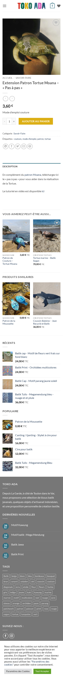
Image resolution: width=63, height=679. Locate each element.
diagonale (8, 587)
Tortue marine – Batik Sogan (44, 259)
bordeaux (39, 576)
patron (40, 139)
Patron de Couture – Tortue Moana (10, 261)
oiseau (7, 603)
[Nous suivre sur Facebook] (5, 636)
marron (7, 597)
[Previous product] (12, 98)
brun (6, 581)
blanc (22, 576)
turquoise (25, 614)
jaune (21, 592)
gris (5, 592)
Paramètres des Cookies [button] (18, 671)
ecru (18, 587)
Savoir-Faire (23, 78)
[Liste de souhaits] (58, 6)
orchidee (27, 603)
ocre (53, 597)
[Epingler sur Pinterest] (30, 146)
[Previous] (3, 308)
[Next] (60, 308)
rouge (54, 608)
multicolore (27, 597)
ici (43, 191)
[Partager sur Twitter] (17, 146)
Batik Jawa (17, 544)
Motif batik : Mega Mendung (27, 534)
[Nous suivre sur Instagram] (11, 636)
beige (14, 576)
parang (44, 603)
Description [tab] (10, 166)
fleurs (42, 587)
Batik (6, 576)
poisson (29, 608)
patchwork (9, 608)
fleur (33, 587)
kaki (29, 592)
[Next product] (5, 98)
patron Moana (33, 174)
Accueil (7, 78)
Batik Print (17, 554)
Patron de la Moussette (9, 322)
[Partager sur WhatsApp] (5, 146)
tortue (48, 139)
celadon (24, 581)
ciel (32, 581)
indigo (13, 592)
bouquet (51, 576)
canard (14, 581)
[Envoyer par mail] (24, 146)
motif (16, 597)
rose (46, 608)
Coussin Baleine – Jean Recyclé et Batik (45, 322)
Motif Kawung (19, 524)
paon (36, 603)
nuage (45, 597)
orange (16, 603)
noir (37, 597)
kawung (38, 592)
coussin (40, 581)
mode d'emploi (29, 139)
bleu (30, 576)
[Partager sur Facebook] (11, 146)
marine (48, 592)
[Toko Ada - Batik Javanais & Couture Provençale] (31, 6)
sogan (6, 614)
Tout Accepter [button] (42, 671)
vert (35, 614)
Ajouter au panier (36, 121)
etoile (25, 587)
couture (18, 139)
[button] (5, 6)
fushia (50, 587)
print (38, 608)
